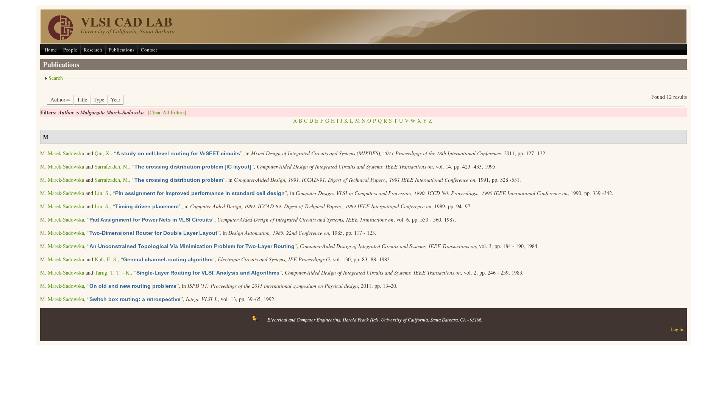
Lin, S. (102, 193)
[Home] (60, 38)
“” (178, 153)
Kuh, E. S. (106, 259)
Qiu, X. (103, 153)
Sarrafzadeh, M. (112, 166)
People (70, 49)
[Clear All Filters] (167, 112)
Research (93, 49)
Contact (149, 49)
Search (55, 77)
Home (51, 49)
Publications (121, 49)
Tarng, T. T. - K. (113, 272)
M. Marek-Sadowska (62, 153)
